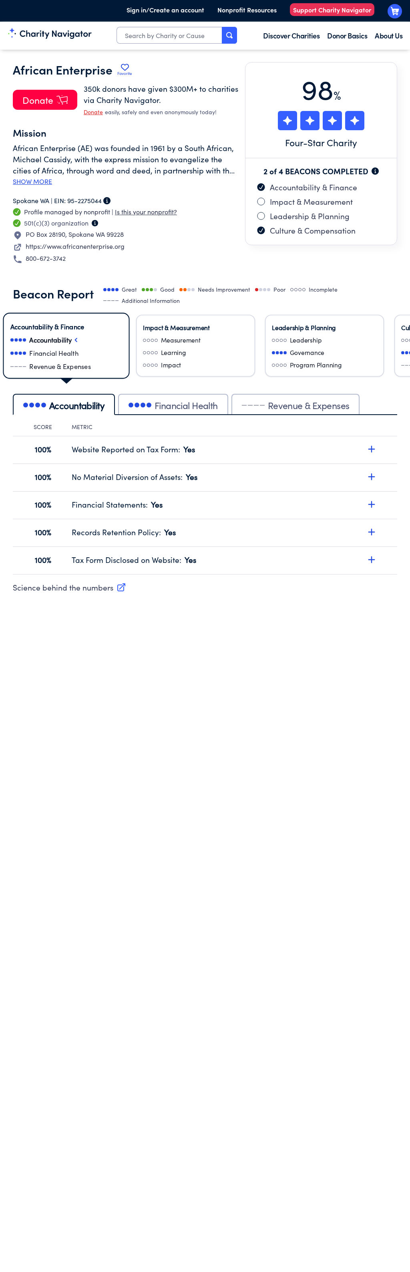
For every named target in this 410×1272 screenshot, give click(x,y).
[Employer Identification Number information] (107, 200)
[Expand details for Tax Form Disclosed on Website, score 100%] (371, 559)
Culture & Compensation (313, 230)
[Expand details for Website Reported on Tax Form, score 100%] (371, 449)
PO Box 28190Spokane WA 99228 (75, 234)
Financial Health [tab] (186, 405)
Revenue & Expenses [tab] (309, 405)
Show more (32, 181)
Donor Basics (347, 35)
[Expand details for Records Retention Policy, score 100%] (371, 532)
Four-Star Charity (321, 142)
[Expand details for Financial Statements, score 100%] (371, 504)
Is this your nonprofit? (146, 212)
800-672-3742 (46, 258)
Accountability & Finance (313, 187)
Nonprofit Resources (247, 9)
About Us (388, 35)
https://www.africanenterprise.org (75, 246)
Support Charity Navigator (332, 9)
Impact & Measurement (311, 201)
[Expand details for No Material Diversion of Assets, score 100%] (371, 477)
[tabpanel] (205, 499)
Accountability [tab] (77, 405)
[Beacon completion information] (375, 171)
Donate (93, 112)
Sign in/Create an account (165, 9)
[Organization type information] (95, 223)
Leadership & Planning (310, 216)
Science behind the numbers (63, 587)
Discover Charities (291, 35)
